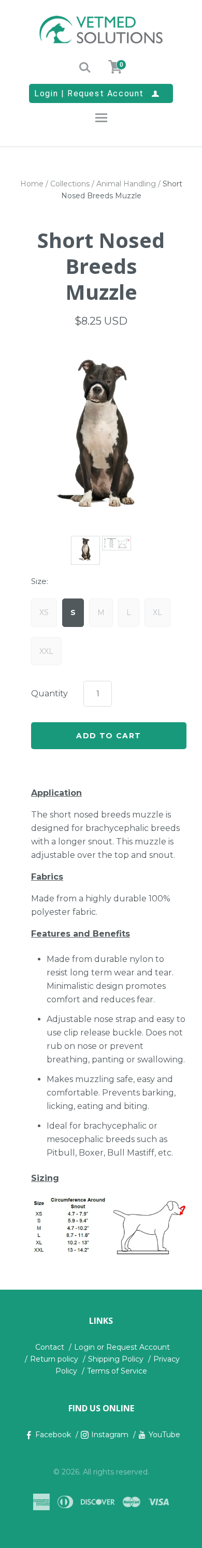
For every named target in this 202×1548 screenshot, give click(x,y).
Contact (49, 1347)
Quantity (49, 693)
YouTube (164, 1434)
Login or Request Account (122, 1347)
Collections (70, 183)
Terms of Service (117, 1371)
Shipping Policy (115, 1359)
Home (32, 183)
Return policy (54, 1359)
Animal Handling (126, 183)
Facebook (53, 1434)
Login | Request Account (97, 93)
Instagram (109, 1434)
